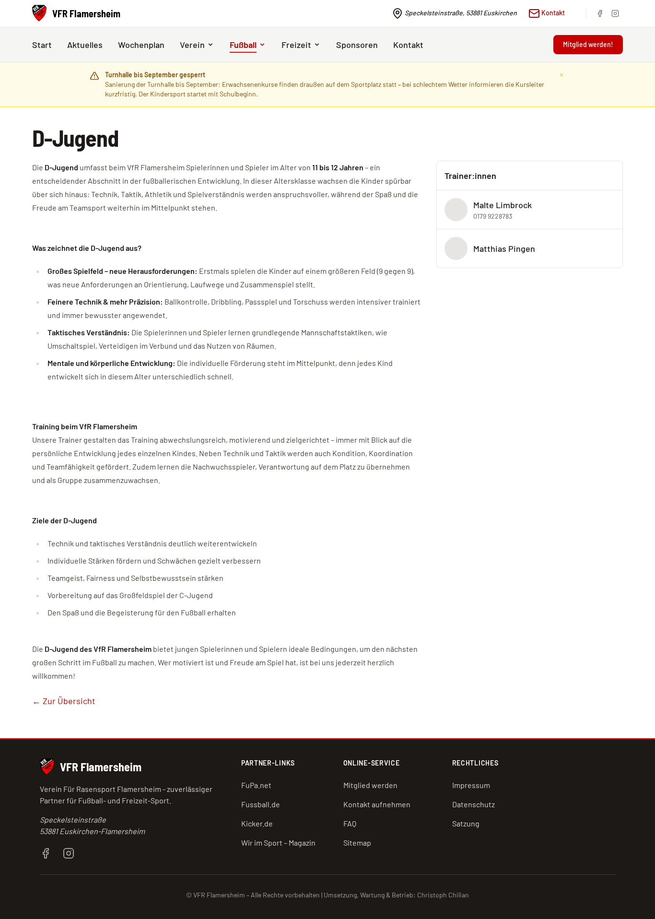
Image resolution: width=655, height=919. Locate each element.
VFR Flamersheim (100, 767)
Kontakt (552, 13)
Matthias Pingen (504, 248)
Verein (192, 44)
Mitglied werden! (588, 44)
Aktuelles (85, 44)
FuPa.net (256, 784)
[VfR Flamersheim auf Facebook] (600, 13)
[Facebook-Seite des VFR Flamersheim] (45, 852)
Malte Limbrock (502, 205)
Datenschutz (473, 804)
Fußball (243, 44)
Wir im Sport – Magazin (278, 842)
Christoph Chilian (443, 895)
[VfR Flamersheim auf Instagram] (615, 13)
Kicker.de (257, 823)
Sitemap (357, 842)
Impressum (471, 784)
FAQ (349, 823)
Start (42, 44)
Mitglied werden (370, 784)
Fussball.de (260, 804)
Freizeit (296, 44)
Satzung (466, 823)
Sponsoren (357, 44)
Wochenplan (141, 44)
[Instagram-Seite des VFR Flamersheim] (68, 852)
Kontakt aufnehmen (376, 804)
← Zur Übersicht (63, 700)
